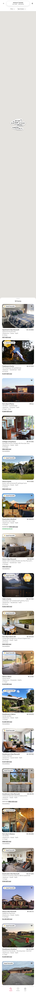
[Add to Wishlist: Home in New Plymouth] (31, 535)
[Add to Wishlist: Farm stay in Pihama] (31, 380)
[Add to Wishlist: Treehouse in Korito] (31, 342)
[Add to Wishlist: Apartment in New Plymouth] (31, 306)
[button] (6, 337)
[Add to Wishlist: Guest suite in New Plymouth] (31, 850)
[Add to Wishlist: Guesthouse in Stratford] (31, 925)
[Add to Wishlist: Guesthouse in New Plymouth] (31, 730)
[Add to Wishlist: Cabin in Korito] (31, 575)
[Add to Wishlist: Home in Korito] (31, 457)
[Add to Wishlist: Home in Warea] (31, 653)
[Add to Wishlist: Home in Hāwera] (31, 963)
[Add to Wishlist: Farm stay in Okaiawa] (31, 810)
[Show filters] (32, 3)
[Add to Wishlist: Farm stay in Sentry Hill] (31, 613)
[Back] (3, 3)
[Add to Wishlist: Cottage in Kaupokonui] (31, 418)
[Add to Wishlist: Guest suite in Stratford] (31, 495)
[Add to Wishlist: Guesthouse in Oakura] (31, 690)
